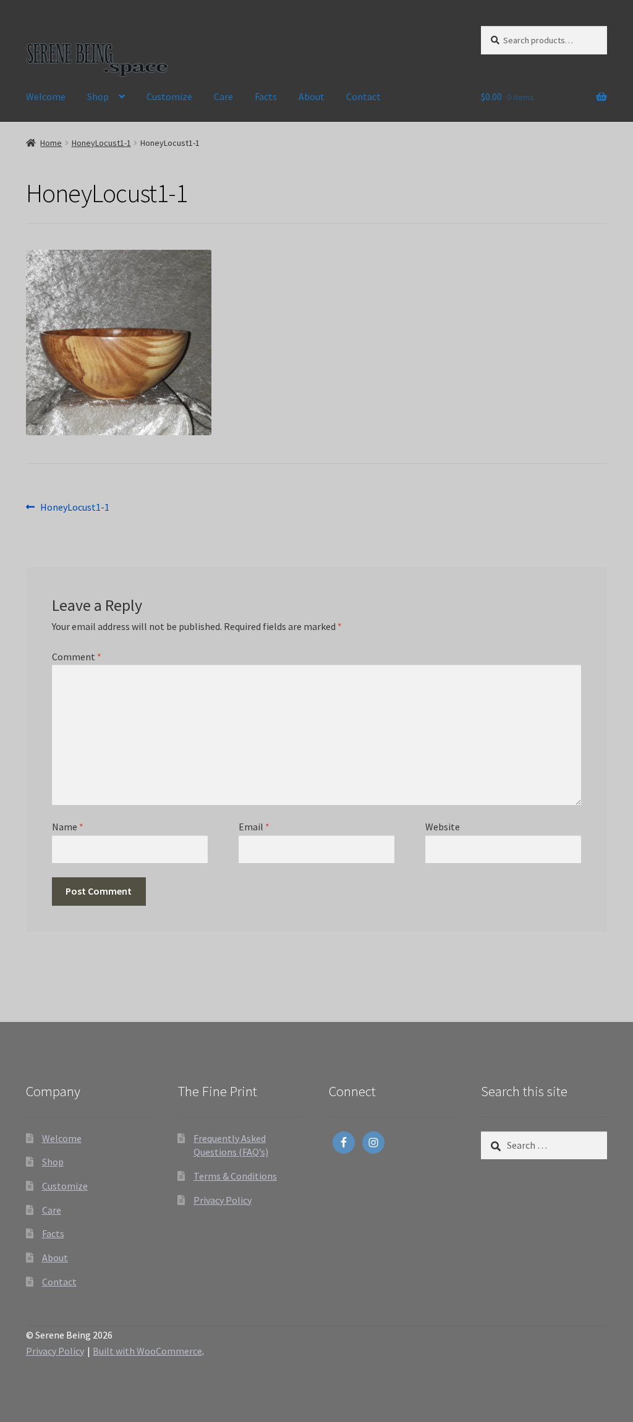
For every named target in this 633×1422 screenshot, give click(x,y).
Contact (363, 96)
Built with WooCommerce (147, 1351)
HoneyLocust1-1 (101, 142)
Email (254, 826)
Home (51, 142)
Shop (98, 96)
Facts (266, 96)
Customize (169, 96)
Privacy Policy (222, 1200)
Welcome (46, 96)
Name (67, 826)
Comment (76, 656)
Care (223, 96)
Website (442, 826)
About (312, 96)
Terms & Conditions (235, 1176)
